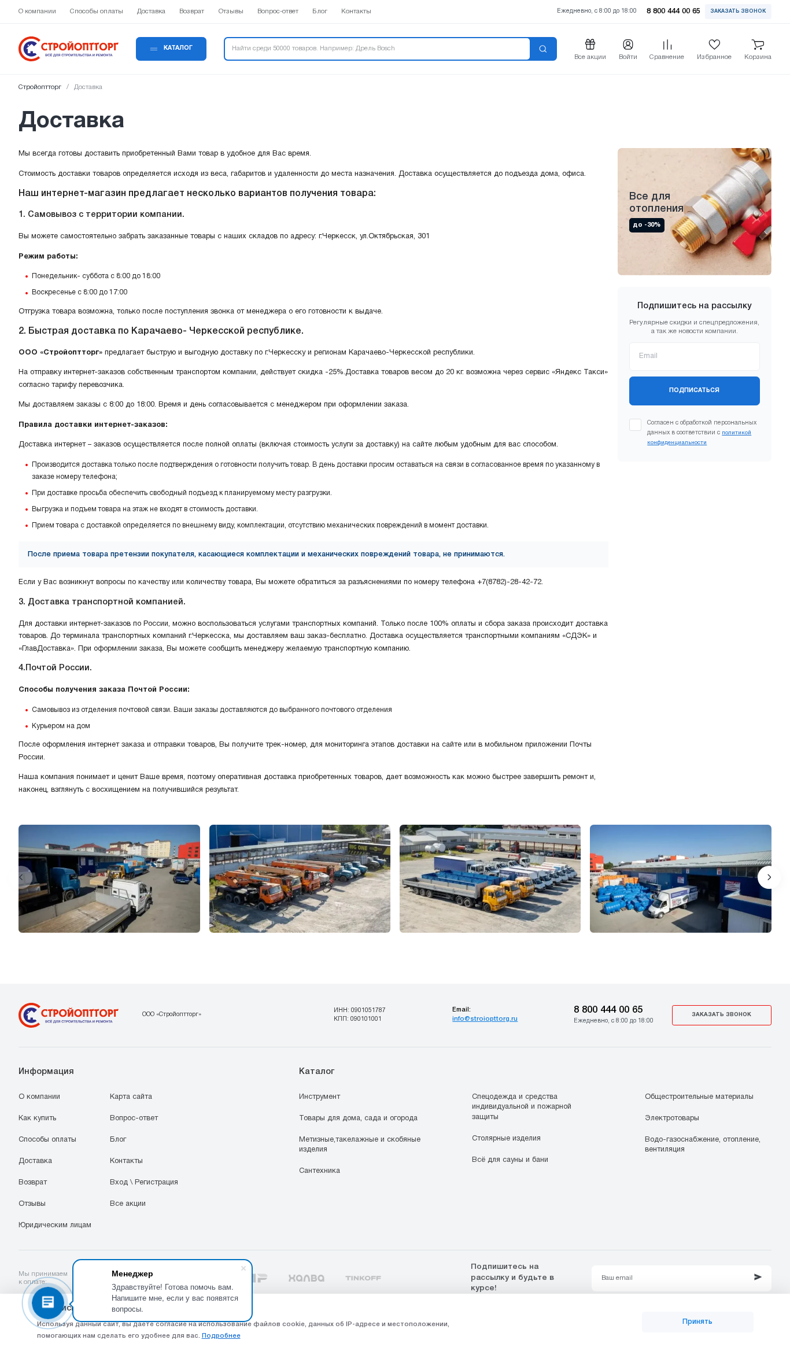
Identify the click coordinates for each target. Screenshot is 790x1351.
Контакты (126, 1161)
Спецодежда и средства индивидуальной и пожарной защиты (521, 1107)
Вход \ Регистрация (144, 1182)
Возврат (33, 1182)
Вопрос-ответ (134, 1118)
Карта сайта (131, 1097)
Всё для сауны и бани (510, 1160)
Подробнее (221, 1336)
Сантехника (319, 1171)
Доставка (35, 1161)
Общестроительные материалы (699, 1097)
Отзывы (32, 1204)
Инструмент (319, 1097)
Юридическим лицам (55, 1225)
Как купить (37, 1118)
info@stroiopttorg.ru (485, 1019)
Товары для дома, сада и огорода (358, 1118)
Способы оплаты (47, 1139)
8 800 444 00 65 (608, 1010)
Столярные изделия (506, 1138)
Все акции (128, 1204)
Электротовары (672, 1118)
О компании (39, 1097)
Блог (118, 1139)
